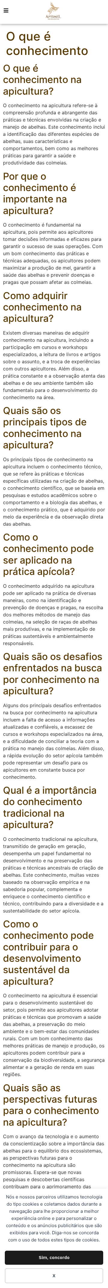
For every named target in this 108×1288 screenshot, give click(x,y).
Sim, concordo (54, 1257)
